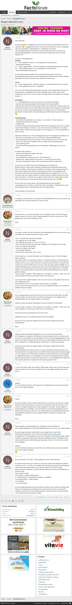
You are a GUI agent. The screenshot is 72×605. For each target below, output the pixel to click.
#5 (69, 292)
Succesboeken (43, 589)
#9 (69, 396)
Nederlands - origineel (9, 603)
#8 (69, 380)
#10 (69, 423)
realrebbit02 (30, 515)
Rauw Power (42, 570)
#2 (69, 195)
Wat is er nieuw (22, 12)
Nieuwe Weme (56, 434)
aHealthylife (42, 562)
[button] (28, 12)
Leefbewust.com (43, 560)
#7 (69, 364)
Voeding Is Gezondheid (45, 572)
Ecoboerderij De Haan (45, 584)
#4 (69, 229)
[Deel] (67, 38)
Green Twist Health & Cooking (48, 577)
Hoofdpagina (64, 603)
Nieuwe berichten (6, 15)
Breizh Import (42, 567)
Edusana (41, 592)
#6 (69, 331)
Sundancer (41, 582)
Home (4, 12)
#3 (69, 211)
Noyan (4, 24)
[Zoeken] (69, 12)
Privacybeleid (42, 594)
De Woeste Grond (44, 579)
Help (58, 603)
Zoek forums (15, 15)
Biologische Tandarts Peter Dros (48, 575)
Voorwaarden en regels (39, 603)
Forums (11, 12)
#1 (69, 37)
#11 (69, 456)
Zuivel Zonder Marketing (46, 587)
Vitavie (40, 565)
